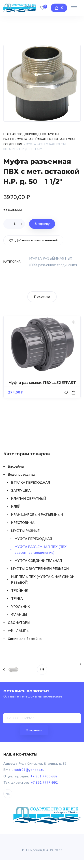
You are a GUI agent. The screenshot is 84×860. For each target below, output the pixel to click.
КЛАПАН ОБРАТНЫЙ (28, 498)
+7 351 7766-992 (44, 776)
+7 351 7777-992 (44, 782)
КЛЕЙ (15, 506)
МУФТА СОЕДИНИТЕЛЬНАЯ (38, 560)
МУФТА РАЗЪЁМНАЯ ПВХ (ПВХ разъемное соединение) (41, 550)
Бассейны (16, 466)
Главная (9, 134)
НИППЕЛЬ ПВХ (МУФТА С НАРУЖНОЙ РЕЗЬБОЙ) (43, 580)
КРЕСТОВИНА (22, 523)
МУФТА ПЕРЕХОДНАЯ (33, 539)
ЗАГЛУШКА (21, 490)
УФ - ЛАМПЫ (18, 631)
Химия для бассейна (25, 639)
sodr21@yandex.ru (29, 770)
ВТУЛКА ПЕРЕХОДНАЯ (30, 482)
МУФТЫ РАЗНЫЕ (25, 531)
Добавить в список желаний (36, 240)
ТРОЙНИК (19, 590)
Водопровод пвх (32, 134)
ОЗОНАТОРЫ (19, 623)
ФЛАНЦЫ (19, 614)
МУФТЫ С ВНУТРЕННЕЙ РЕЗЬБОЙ (40, 568)
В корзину (42, 224)
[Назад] (42, 669)
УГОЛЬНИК (20, 606)
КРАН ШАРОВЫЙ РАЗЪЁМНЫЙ (37, 514)
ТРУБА (17, 598)
